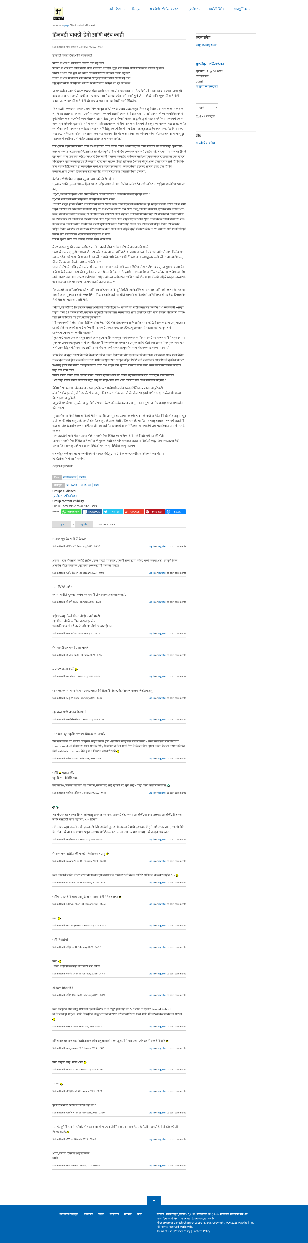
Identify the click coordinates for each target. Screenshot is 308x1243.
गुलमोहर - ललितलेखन (64, 496)
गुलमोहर (193, 9)
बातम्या (128, 1214)
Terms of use (164, 1231)
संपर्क (211, 1218)
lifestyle (86, 485)
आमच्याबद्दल (200, 1218)
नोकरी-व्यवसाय (69, 477)
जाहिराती (114, 1214)
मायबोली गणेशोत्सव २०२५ (164, 9)
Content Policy (201, 1231)
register (84, 524)
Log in (61, 524)
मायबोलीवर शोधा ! (206, 143)
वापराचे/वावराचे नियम (168, 1218)
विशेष (101, 1214)
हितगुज (136, 9)
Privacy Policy (182, 1231)
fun (96, 485)
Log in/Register (206, 45)
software (72, 485)
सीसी (139, 1214)
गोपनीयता (186, 1218)
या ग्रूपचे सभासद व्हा (207, 86)
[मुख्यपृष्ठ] (58, 13)
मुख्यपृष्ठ (66, 25)
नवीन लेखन (115, 9)
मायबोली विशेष (215, 9)
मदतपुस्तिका (241, 9)
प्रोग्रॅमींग (82, 477)
